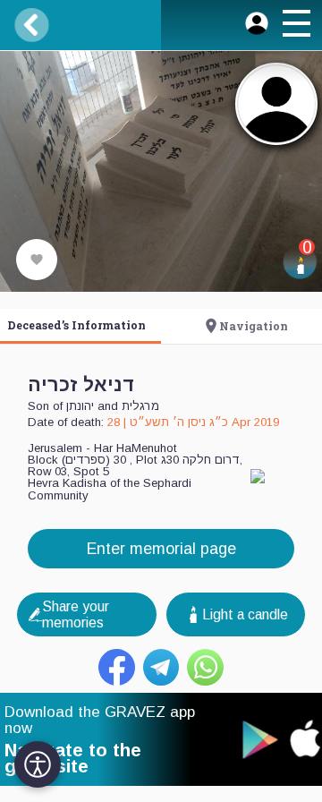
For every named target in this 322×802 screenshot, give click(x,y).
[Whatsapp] (205, 667)
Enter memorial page (161, 549)
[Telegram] (161, 667)
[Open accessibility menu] (37, 764)
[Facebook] (116, 667)
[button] (296, 26)
